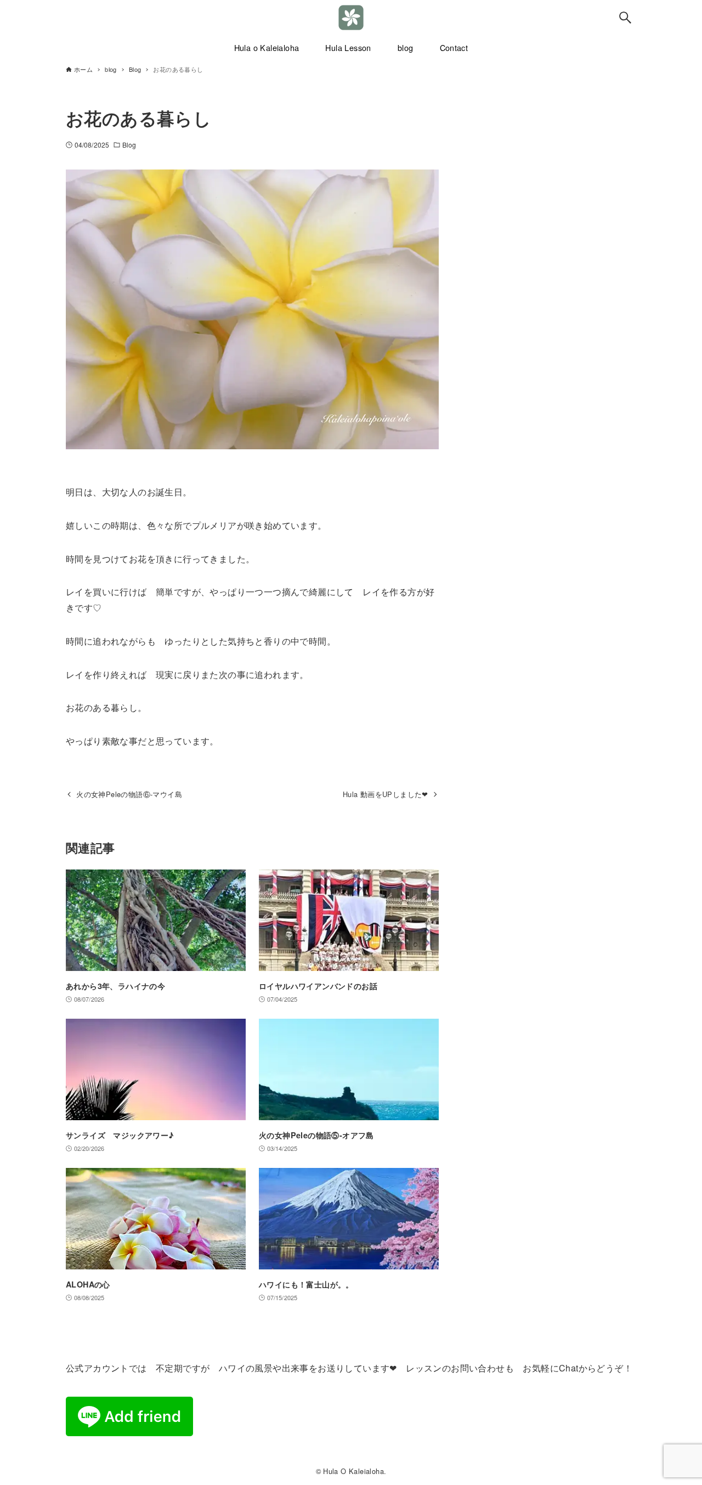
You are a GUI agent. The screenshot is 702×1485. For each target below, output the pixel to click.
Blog (129, 144)
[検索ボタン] (625, 18)
